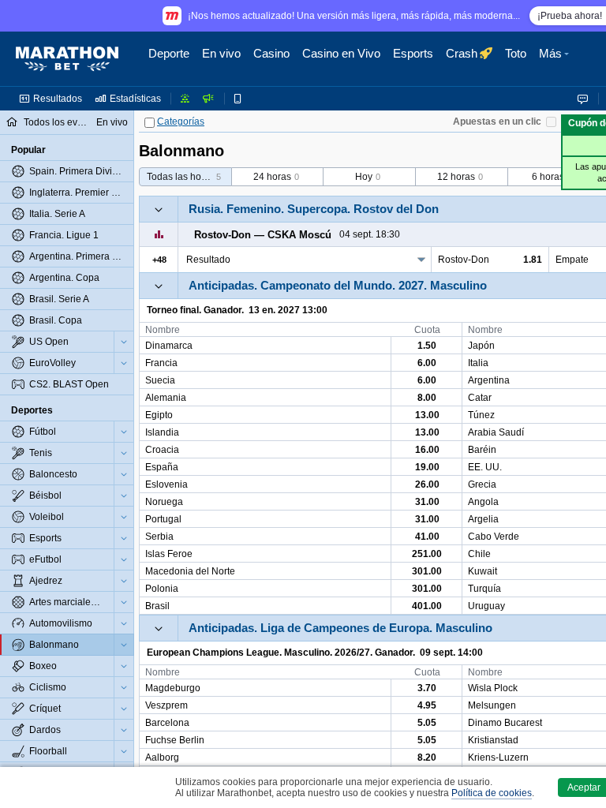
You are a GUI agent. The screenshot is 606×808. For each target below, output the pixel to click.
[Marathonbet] (67, 59)
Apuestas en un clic (497, 121)
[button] (556, 59)
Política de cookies (491, 793)
